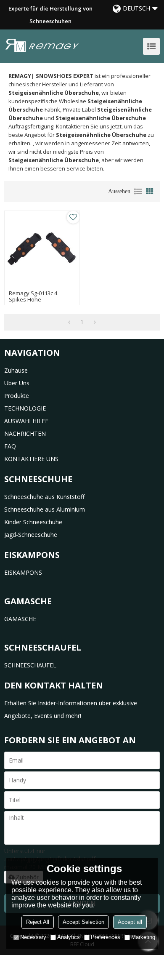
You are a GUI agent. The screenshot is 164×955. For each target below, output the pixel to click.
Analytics (68, 937)
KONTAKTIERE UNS (31, 459)
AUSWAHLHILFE (26, 421)
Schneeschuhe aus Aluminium (44, 509)
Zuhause (16, 370)
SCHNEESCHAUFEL (30, 665)
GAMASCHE (20, 619)
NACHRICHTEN (25, 433)
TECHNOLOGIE (25, 408)
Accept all (130, 922)
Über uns (16, 383)
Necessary (33, 937)
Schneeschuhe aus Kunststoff (44, 497)
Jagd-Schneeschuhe (30, 535)
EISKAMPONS (23, 572)
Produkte (16, 396)
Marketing (143, 937)
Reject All (37, 922)
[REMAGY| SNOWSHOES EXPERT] (42, 45)
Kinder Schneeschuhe (33, 522)
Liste (138, 191)
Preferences (105, 937)
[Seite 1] (69, 322)
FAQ (10, 446)
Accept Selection (83, 922)
